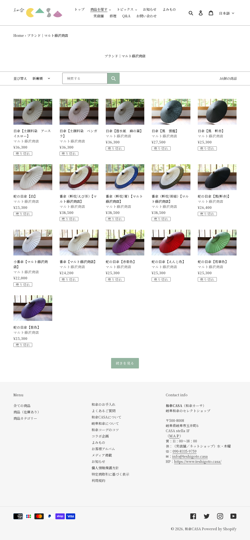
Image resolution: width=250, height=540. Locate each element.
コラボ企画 (100, 436)
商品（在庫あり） (27, 411)
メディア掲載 (102, 455)
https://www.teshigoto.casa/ (197, 461)
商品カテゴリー (25, 418)
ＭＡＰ (174, 435)
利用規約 (98, 480)
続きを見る (125, 363)
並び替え (20, 78)
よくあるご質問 (103, 410)
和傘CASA (193, 528)
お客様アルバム (103, 448)
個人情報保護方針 (105, 467)
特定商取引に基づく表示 (110, 474)
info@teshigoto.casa (190, 456)
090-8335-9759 (185, 451)
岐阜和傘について (105, 423)
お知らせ (98, 461)
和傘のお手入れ (103, 404)
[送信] (113, 78)
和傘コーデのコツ (105, 429)
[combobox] (84, 78)
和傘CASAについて (106, 417)
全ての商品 (22, 405)
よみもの (98, 442)
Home (18, 35)
